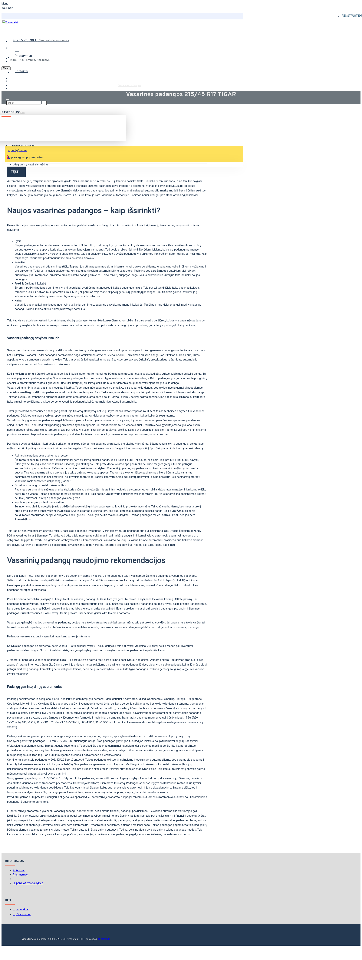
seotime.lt (103, 939)
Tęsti (15, 172)
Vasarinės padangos (129, 85)
